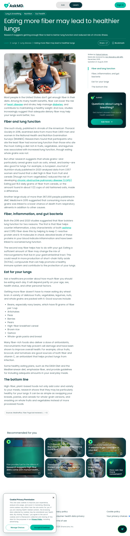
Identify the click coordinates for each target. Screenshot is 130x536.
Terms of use (60, 520)
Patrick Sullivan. (102, 54)
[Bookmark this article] (80, 453)
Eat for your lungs (100, 81)
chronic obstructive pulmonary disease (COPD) (44, 180)
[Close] (53, 497)
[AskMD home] (14, 5)
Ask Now (105, 121)
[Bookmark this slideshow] (100, 473)
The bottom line (100, 86)
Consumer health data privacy (69, 516)
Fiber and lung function (103, 68)
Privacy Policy (37, 519)
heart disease (15, 104)
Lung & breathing (13, 13)
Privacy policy (61, 511)
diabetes (58, 104)
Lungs (14, 43)
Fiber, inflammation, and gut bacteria (105, 75)
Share (102, 43)
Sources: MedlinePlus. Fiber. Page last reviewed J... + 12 (26, 413)
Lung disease (25, 43)
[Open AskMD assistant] (122, 529)
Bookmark (119, 43)
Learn (6, 43)
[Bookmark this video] (39, 473)
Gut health (40, 13)
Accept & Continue (42, 527)
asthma (66, 227)
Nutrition (28, 13)
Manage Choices (17, 527)
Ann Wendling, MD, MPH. (114, 57)
